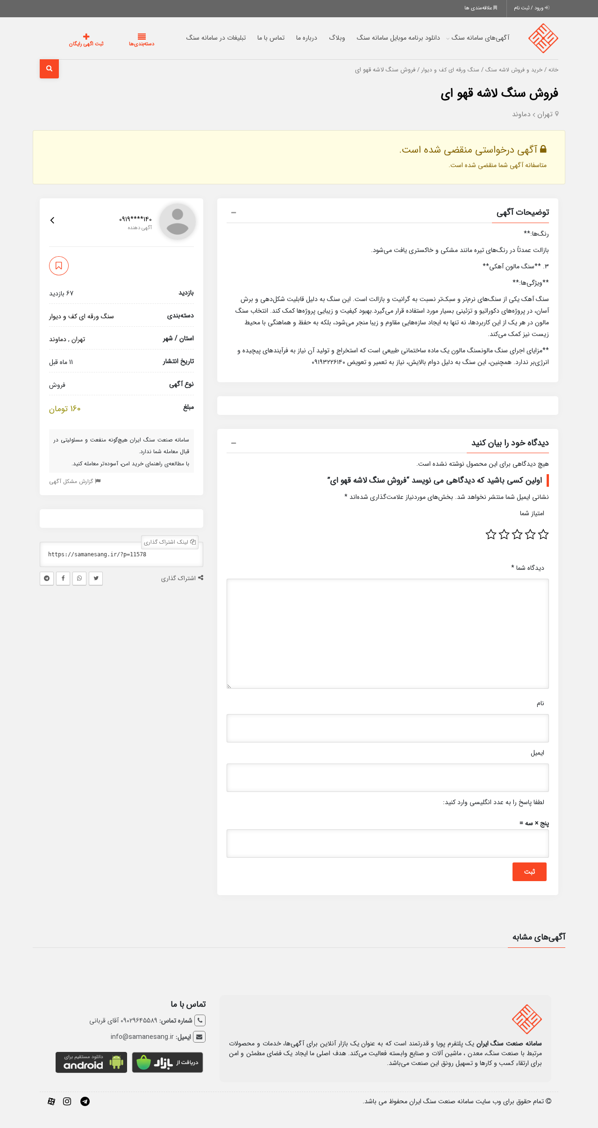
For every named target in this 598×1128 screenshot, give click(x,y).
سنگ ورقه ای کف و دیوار (450, 70)
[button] (387, 213)
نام (540, 703)
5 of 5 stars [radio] (491, 534)
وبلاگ (318, 38)
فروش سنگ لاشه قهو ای (499, 93)
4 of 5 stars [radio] (504, 534)
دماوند (521, 114)
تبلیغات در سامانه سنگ (197, 38)
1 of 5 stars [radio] (543, 534)
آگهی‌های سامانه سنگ (462, 38)
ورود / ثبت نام (529, 8)
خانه (553, 70)
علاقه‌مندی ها (478, 8)
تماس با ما (252, 38)
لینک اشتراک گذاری (167, 542)
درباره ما (288, 38)
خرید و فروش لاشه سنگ (513, 70)
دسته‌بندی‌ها (113, 44)
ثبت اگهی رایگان (77, 44)
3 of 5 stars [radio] (517, 534)
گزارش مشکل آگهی (72, 481)
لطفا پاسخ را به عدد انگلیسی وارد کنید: (493, 802)
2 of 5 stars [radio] (530, 534)
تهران (545, 114)
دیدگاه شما (527, 568)
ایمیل (537, 753)
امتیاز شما (532, 513)
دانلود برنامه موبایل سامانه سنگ (379, 38)
